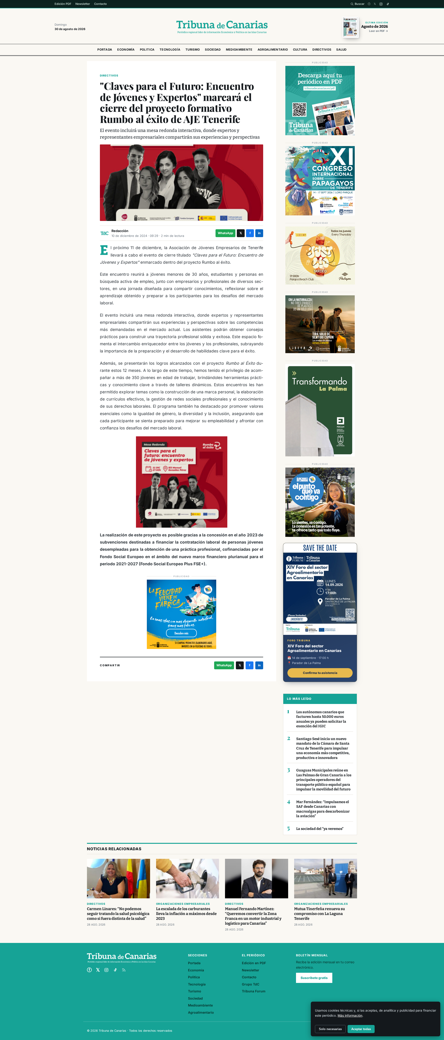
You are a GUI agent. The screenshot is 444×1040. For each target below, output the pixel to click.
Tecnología (170, 49)
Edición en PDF (254, 963)
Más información (350, 1015)
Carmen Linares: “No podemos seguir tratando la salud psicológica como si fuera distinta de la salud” (118, 914)
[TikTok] (387, 4)
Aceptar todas (361, 1029)
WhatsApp (225, 233)
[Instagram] (381, 4)
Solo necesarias (330, 1029)
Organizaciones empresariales (183, 903)
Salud (341, 49)
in (259, 233)
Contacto (100, 4)
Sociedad (213, 49)
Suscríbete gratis (314, 978)
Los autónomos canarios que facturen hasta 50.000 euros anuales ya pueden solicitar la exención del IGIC (321, 719)
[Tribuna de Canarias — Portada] (222, 27)
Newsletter (82, 4)
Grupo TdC (250, 984)
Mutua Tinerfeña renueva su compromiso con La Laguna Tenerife (319, 914)
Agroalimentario (273, 49)
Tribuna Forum (253, 991)
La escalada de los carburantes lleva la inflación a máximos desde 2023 (186, 914)
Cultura (300, 49)
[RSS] (124, 970)
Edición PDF (63, 4)
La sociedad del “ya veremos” (319, 829)
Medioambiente (239, 49)
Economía (126, 49)
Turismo (192, 49)
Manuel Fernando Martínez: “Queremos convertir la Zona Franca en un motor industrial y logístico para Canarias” (253, 916)
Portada (104, 49)
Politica (147, 49)
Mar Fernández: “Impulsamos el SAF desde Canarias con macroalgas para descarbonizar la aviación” (323, 809)
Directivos (321, 49)
